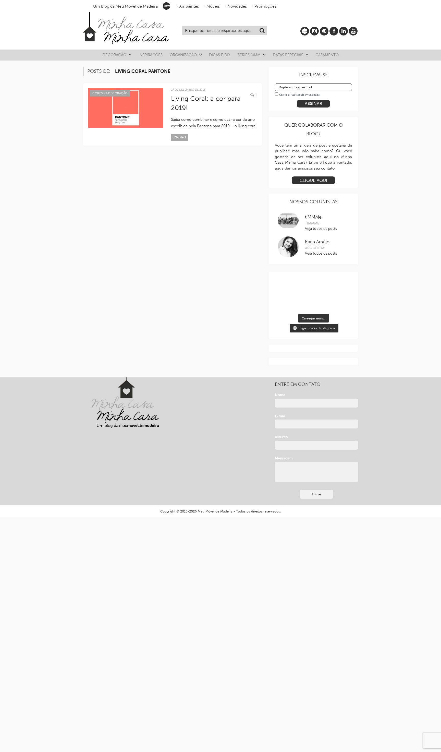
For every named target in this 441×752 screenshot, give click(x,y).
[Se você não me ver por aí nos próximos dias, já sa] (287, 303)
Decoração (114, 55)
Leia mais (179, 137)
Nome (280, 395)
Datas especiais (288, 55)
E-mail (280, 416)
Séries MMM (249, 55)
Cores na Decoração (110, 93)
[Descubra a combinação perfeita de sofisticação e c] (313, 287)
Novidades (237, 6)
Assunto (281, 437)
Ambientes (189, 6)
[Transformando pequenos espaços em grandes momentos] (340, 303)
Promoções (265, 6)
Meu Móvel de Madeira (215, 511)
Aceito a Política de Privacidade (299, 95)
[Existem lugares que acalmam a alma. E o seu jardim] (313, 303)
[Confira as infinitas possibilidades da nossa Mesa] (287, 287)
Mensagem (284, 458)
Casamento (327, 55)
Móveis (213, 6)
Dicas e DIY (219, 55)
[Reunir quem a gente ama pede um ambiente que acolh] (340, 287)
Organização (183, 55)
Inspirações (151, 55)
